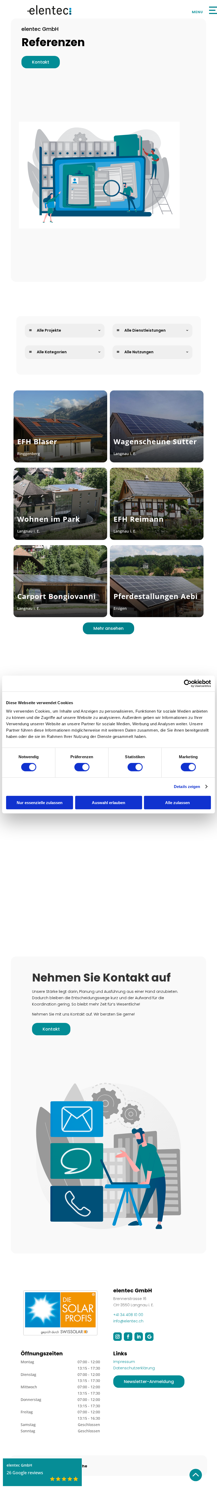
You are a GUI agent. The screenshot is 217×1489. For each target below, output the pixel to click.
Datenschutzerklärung (134, 1368)
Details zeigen (187, 786)
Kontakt (40, 62)
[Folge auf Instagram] (117, 1336)
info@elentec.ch (128, 1321)
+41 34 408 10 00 (128, 1314)
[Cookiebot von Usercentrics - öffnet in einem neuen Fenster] (188, 684)
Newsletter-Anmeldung (149, 1382)
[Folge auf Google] (149, 1336)
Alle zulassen (177, 802)
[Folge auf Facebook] (128, 1336)
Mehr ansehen (108, 628)
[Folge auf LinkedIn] (138, 1336)
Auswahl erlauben (108, 802)
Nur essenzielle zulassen (39, 802)
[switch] (81, 767)
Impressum (124, 1361)
